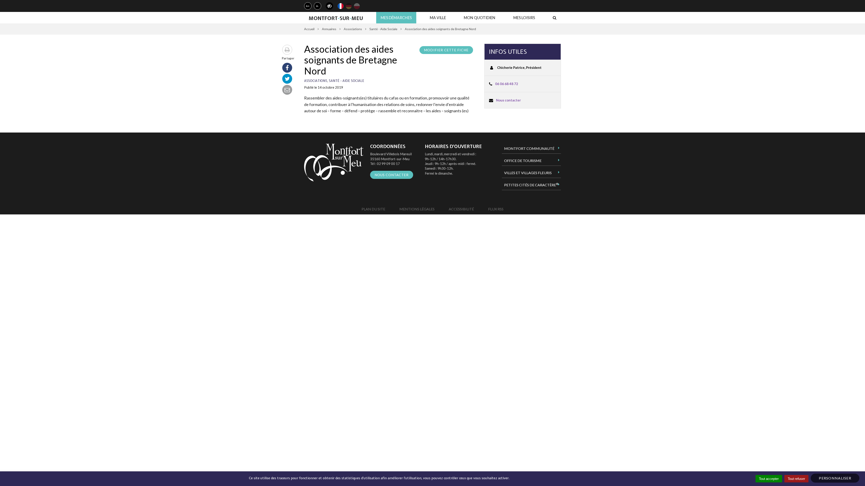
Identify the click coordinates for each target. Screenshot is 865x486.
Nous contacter (508, 100)
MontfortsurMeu (336, 18)
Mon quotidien (479, 17)
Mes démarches (396, 17)
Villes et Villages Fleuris (528, 173)
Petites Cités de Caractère (531, 184)
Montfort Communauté (529, 148)
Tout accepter (769, 479)
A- (317, 6)
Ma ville (438, 17)
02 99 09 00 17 (388, 164)
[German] (349, 6)
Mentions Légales (417, 209)
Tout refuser (796, 479)
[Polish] (357, 6)
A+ (308, 6)
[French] (341, 6)
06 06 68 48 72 (506, 84)
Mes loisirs (524, 17)
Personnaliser (835, 478)
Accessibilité (461, 209)
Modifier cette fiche (446, 50)
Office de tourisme (523, 160)
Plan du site (373, 209)
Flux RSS (495, 209)
